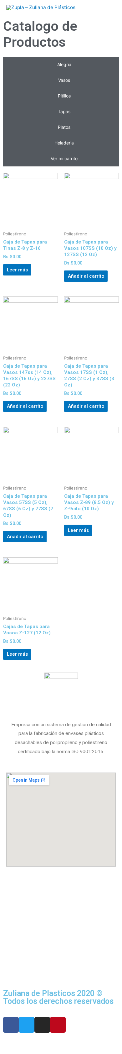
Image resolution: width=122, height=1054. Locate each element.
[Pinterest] (58, 1025)
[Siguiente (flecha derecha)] (38, 1051)
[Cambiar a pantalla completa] (65, 1042)
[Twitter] (26, 1025)
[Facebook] (11, 1025)
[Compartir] (38, 1042)
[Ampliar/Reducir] (91, 1042)
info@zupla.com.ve (28, 925)
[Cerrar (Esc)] (12, 1042)
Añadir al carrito (86, 276)
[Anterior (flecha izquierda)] (12, 1051)
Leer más (17, 270)
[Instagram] (42, 1025)
